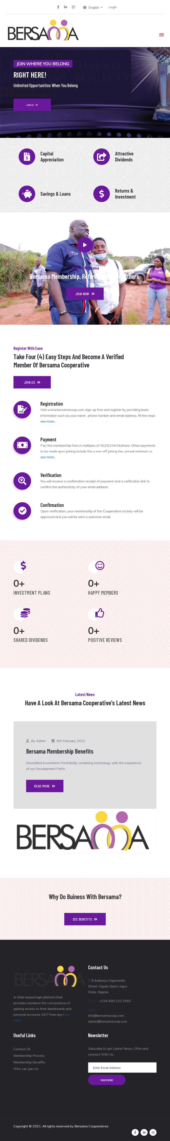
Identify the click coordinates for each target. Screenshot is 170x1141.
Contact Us (21, 1049)
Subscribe (107, 1080)
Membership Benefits (29, 1062)
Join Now (82, 293)
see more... (48, 421)
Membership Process (29, 1055)
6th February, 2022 (71, 741)
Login (113, 7)
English (94, 7)
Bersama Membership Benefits (59, 751)
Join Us (30, 104)
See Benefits (82, 919)
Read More (42, 786)
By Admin (38, 741)
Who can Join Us (25, 1069)
